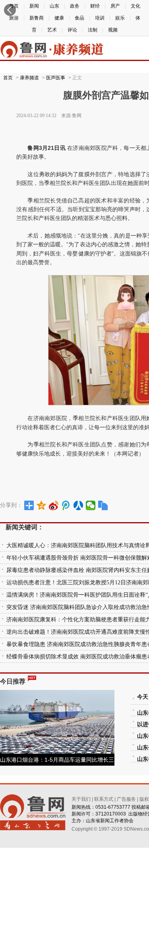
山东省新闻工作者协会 (110, 820)
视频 (113, 30)
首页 (8, 78)
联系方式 (103, 799)
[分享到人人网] (78, 505)
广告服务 (126, 799)
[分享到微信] (91, 505)
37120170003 (110, 814)
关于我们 (81, 799)
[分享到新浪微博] (54, 505)
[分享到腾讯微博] (66, 505)
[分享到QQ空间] (41, 505)
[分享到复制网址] (103, 505)
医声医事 (55, 78)
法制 (92, 30)
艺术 (52, 30)
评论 (72, 30)
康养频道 (29, 78)
